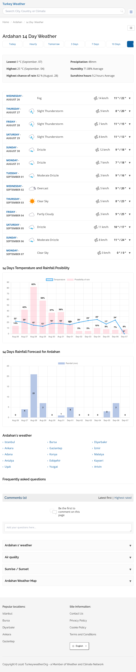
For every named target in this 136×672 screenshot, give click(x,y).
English (79, 646)
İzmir (97, 448)
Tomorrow (54, 44)
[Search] (122, 11)
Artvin (98, 466)
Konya (53, 454)
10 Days (116, 44)
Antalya (9, 460)
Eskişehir (55, 460)
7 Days (95, 44)
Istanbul (10, 442)
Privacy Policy (78, 620)
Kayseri (98, 460)
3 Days (74, 44)
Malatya (99, 454)
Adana (9, 454)
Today (12, 44)
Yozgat (53, 466)
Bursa (53, 442)
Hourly (33, 44)
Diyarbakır (100, 442)
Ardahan (17, 22)
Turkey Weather (13, 3)
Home (5, 22)
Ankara (9, 448)
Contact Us (76, 613)
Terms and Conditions (83, 634)
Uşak (8, 466)
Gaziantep (55, 448)
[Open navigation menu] (131, 11)
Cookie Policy (78, 627)
